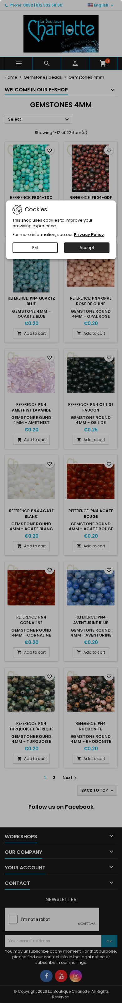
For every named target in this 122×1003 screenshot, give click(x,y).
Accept (86, 248)
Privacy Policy (89, 234)
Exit (35, 248)
